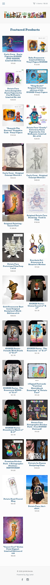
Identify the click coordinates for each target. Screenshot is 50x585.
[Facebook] (22, 579)
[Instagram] (28, 579)
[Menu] (3, 3)
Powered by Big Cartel (25, 574)
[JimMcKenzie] (25, 15)
